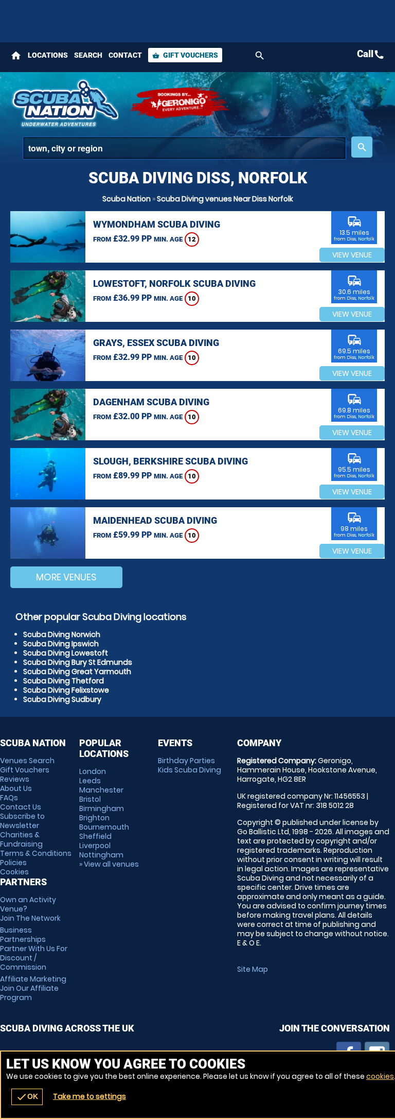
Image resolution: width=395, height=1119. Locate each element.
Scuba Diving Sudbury (62, 699)
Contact (125, 55)
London (92, 771)
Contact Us (20, 807)
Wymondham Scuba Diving (156, 224)
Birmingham (101, 808)
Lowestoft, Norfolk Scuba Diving (174, 283)
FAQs (9, 798)
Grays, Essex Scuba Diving (156, 342)
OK (27, 1097)
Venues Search (27, 760)
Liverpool (95, 845)
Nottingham (101, 855)
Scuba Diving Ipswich (61, 644)
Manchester (101, 790)
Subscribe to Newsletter (22, 821)
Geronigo (180, 103)
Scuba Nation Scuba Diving (64, 103)
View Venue (352, 255)
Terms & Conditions (35, 853)
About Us (16, 788)
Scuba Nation (126, 199)
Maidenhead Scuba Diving (155, 520)
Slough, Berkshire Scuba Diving (170, 461)
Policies (13, 862)
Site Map (252, 969)
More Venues (66, 577)
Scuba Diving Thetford (63, 681)
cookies (380, 1076)
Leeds (90, 781)
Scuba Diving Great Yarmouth (77, 671)
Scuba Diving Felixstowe (66, 690)
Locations (48, 55)
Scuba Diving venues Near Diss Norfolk (225, 199)
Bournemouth (104, 827)
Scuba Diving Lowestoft (65, 653)
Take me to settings (89, 1096)
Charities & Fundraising (21, 839)
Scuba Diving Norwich (61, 634)
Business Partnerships (33, 948)
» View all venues (109, 864)
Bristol (90, 799)
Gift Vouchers (185, 55)
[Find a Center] (184, 148)
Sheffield (95, 836)
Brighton (94, 818)
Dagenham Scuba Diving (151, 402)
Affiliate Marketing (33, 988)
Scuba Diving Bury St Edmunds (77, 662)
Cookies (14, 872)
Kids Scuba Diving (189, 770)
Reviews (14, 779)
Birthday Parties (186, 760)
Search (88, 55)
